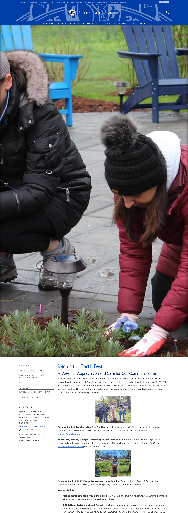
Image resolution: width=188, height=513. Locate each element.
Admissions (69, 23)
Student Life (104, 23)
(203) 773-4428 (29, 429)
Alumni (122, 23)
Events (23, 382)
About (86, 23)
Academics (50, 23)
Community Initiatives (30, 371)
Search (167, 11)
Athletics (138, 23)
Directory (44, 2)
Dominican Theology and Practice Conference (32, 376)
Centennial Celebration (118, 2)
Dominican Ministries (29, 397)
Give (51, 2)
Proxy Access (89, 2)
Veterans (23, 2)
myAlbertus (163, 2)
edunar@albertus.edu (69, 434)
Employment (33, 2)
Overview (24, 366)
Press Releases (76, 2)
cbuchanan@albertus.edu (71, 446)
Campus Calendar (62, 2)
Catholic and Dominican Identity (35, 392)
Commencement (102, 2)
